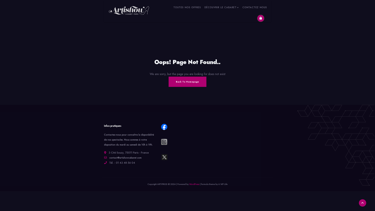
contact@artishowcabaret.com (125, 157)
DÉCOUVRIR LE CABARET (220, 7)
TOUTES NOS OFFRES (187, 7)
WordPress (194, 184)
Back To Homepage (187, 81)
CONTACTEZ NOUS (254, 7)
